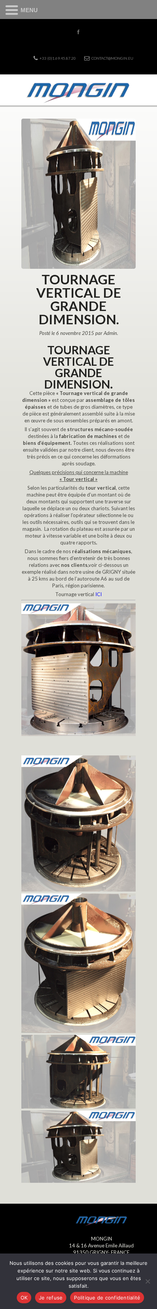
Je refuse (50, 1298)
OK (24, 1298)
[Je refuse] (147, 1281)
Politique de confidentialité (107, 1298)
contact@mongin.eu (112, 58)
